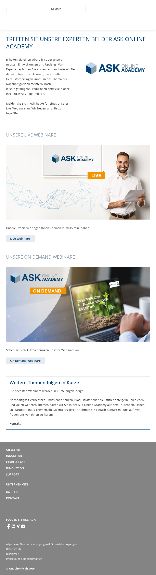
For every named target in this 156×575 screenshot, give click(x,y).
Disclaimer (12, 554)
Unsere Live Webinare (31, 135)
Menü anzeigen (9, 10)
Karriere (12, 492)
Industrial (14, 456)
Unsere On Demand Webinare (40, 257)
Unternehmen (17, 484)
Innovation (15, 468)
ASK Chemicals (120, 8)
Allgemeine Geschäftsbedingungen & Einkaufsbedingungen (41, 544)
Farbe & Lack (15, 462)
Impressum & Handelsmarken (24, 559)
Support (12, 474)
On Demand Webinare (25, 361)
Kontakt (12, 498)
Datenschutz (13, 549)
